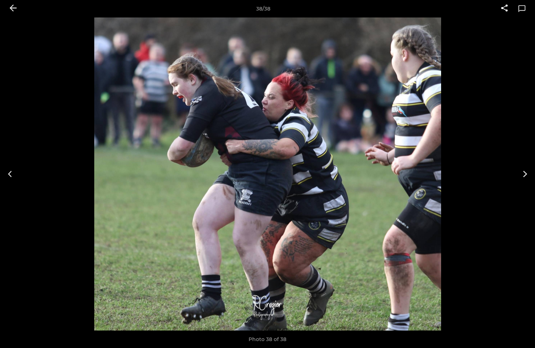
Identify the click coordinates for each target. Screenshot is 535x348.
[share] (504, 9)
